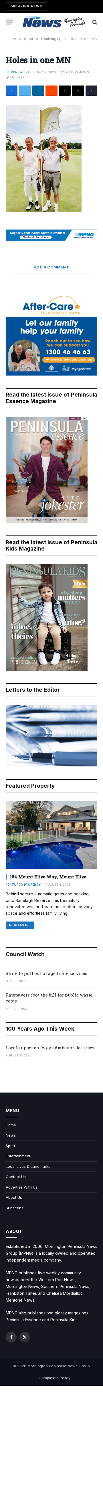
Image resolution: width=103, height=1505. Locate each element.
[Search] (94, 22)
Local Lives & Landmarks (28, 1166)
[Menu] (9, 22)
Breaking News (26, 6)
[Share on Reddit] (51, 91)
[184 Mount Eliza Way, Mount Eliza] (51, 835)
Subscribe (15, 1208)
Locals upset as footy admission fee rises (50, 1047)
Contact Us (16, 1176)
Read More (20, 925)
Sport (10, 1145)
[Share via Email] (78, 91)
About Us (14, 1197)
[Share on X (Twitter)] (25, 91)
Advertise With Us (21, 1187)
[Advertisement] (51, 1445)
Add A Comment (51, 267)
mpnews (17, 72)
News (11, 1135)
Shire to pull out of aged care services (46, 973)
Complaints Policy (54, 1377)
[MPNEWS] (54, 22)
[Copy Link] (91, 91)
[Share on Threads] (65, 91)
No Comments (77, 72)
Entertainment (18, 1156)
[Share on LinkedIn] (38, 91)
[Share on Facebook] (11, 91)
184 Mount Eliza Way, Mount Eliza (48, 876)
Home (11, 1125)
